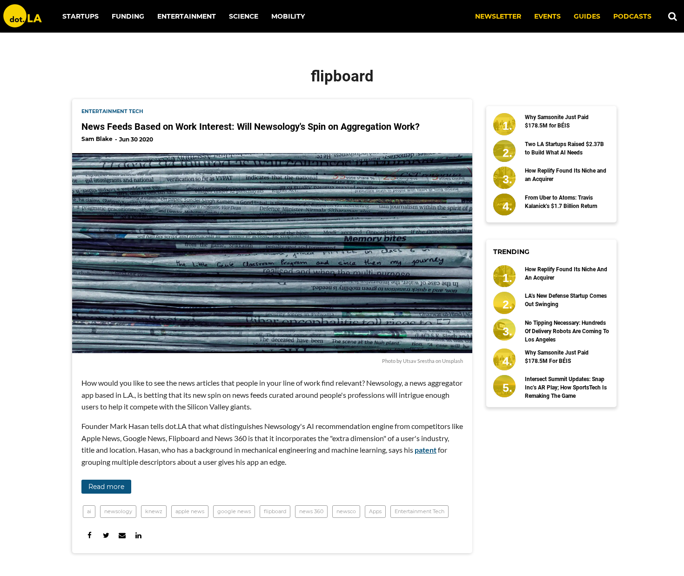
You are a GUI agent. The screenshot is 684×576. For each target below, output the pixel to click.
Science (243, 16)
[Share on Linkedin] (138, 535)
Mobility (288, 16)
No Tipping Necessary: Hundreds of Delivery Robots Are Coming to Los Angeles (567, 331)
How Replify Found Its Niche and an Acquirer (565, 174)
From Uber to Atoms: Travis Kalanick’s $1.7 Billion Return (561, 201)
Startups (80, 16)
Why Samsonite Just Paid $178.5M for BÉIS (557, 121)
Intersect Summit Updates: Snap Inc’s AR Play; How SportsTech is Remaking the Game (566, 387)
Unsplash (452, 361)
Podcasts (632, 16)
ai (89, 511)
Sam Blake (97, 138)
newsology (118, 511)
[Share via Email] (122, 535)
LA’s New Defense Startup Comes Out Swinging (566, 300)
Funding (128, 16)
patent (425, 449)
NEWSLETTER (498, 16)
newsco (346, 511)
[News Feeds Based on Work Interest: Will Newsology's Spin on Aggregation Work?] (272, 253)
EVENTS (547, 16)
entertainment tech (112, 111)
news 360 (311, 511)
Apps (375, 511)
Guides (587, 16)
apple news (189, 511)
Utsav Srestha (419, 361)
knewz (153, 511)
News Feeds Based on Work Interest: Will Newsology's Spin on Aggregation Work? (250, 126)
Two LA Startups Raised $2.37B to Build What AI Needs (564, 148)
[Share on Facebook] (89, 535)
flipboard (275, 511)
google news (234, 511)
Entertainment (186, 16)
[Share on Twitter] (106, 535)
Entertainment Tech (419, 511)
